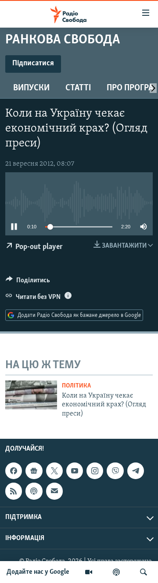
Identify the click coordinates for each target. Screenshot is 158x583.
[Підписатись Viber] (115, 470)
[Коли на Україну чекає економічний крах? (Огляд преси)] (31, 394)
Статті (78, 88)
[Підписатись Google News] (33, 470)
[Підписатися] (54, 491)
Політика (76, 386)
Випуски (31, 88)
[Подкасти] (116, 572)
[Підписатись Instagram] (94, 470)
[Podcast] (33, 491)
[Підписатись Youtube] (74, 470)
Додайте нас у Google (38, 572)
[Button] (28, 282)
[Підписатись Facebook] (13, 470)
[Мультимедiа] (88, 572)
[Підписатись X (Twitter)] (54, 470)
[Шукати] (143, 572)
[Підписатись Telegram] (135, 470)
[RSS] (13, 491)
